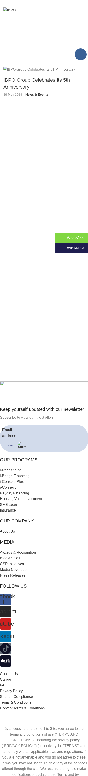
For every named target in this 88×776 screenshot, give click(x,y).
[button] (81, 54)
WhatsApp (75, 238)
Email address (9, 433)
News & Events (37, 94)
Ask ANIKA (75, 248)
